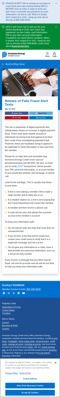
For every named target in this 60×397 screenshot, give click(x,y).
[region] (30, 377)
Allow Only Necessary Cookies (30, 386)
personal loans (42, 341)
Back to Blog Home (15, 64)
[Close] (55, 363)
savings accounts (15, 344)
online (30, 347)
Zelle (20, 166)
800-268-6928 (34, 289)
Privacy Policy (11, 373)
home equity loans (27, 341)
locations (53, 350)
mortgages (12, 341)
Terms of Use (25, 373)
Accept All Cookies (30, 393)
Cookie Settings (30, 379)
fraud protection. (20, 46)
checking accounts (32, 344)
